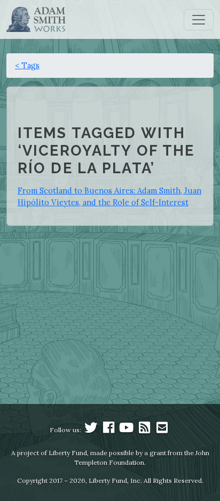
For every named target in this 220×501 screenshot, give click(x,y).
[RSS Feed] (144, 430)
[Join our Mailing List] (162, 430)
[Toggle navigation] (199, 19)
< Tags (27, 65)
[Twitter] (91, 430)
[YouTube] (127, 430)
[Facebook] (109, 430)
